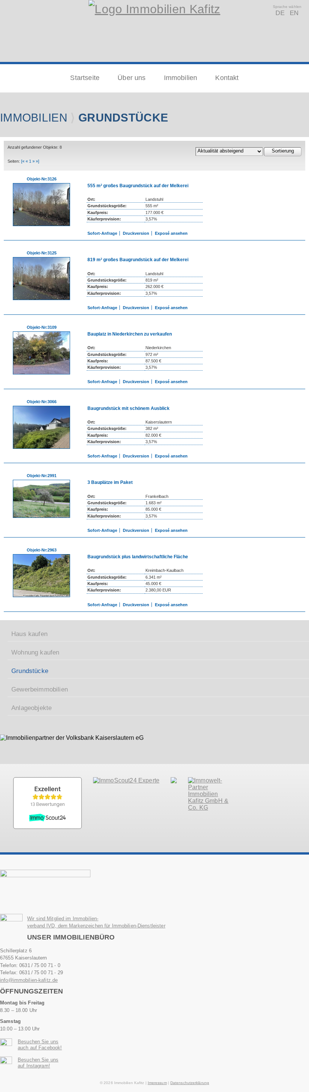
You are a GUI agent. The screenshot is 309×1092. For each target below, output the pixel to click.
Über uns (131, 78)
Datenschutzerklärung (189, 1083)
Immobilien (180, 78)
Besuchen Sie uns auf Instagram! (38, 1063)
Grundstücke (29, 671)
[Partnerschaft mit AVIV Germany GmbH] (210, 807)
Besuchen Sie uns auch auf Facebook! (40, 1044)
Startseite (84, 78)
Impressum (157, 1083)
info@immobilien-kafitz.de (29, 980)
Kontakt (227, 78)
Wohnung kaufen (35, 652)
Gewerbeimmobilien (39, 689)
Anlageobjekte (31, 708)
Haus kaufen (29, 634)
